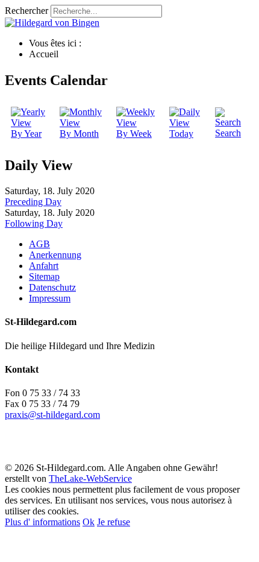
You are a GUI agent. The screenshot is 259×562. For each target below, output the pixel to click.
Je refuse (113, 522)
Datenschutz (52, 287)
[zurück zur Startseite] (52, 22)
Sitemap (44, 276)
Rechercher (26, 10)
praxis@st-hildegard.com (52, 414)
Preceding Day (33, 202)
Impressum (49, 298)
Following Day (34, 223)
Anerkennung (55, 255)
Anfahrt (43, 265)
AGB (39, 244)
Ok (89, 522)
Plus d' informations (42, 522)
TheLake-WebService (90, 478)
